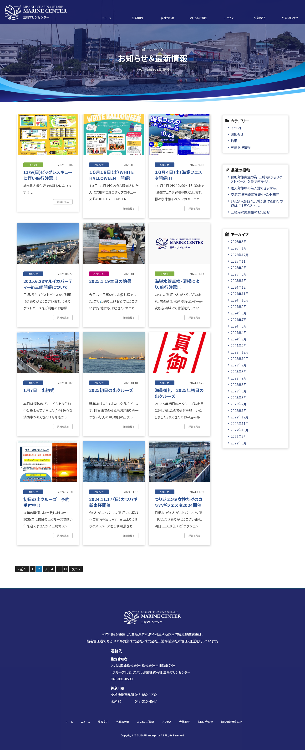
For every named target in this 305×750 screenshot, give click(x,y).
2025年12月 (240, 254)
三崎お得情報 (240, 147)
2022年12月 (240, 417)
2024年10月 (240, 300)
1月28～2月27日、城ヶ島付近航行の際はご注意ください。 (257, 203)
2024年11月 (240, 293)
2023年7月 (239, 378)
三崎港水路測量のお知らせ (250, 212)
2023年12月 (240, 352)
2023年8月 (239, 371)
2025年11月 (240, 261)
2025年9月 (239, 267)
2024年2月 (239, 345)
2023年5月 (239, 391)
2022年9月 (239, 436)
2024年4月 (239, 332)
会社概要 (259, 18)
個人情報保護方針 (231, 722)
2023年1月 (239, 410)
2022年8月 (239, 443)
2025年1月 (239, 280)
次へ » (75, 568)
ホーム (139, 69)
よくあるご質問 (198, 18)
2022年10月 (240, 429)
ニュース (107, 18)
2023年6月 (239, 384)
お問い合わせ (290, 18)
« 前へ (22, 568)
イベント (236, 127)
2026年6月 (239, 241)
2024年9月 (239, 306)
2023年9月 (239, 365)
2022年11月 (240, 423)
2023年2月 (239, 403)
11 (65, 568)
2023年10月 (240, 358)
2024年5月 (239, 326)
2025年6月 (239, 274)
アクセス (229, 18)
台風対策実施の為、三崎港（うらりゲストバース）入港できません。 (256, 179)
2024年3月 (239, 339)
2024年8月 (239, 313)
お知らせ (237, 134)
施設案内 (137, 18)
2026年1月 (239, 248)
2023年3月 (239, 397)
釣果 (234, 140)
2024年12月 (240, 287)
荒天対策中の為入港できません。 (254, 188)
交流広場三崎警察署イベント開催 (255, 194)
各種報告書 (168, 18)
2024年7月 (239, 319)
